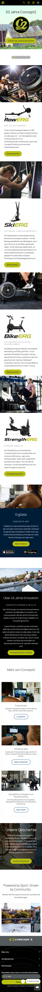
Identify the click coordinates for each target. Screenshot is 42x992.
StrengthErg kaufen (15, 474)
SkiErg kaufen (12, 264)
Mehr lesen (21, 810)
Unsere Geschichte (21, 861)
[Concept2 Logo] (3, 2)
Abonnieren (21, 982)
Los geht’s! (21, 716)
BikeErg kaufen (13, 372)
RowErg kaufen (13, 153)
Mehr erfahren (21, 544)
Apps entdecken (21, 762)
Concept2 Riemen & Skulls (21, 652)
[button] (14, 57)
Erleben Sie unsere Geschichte (21, 41)
